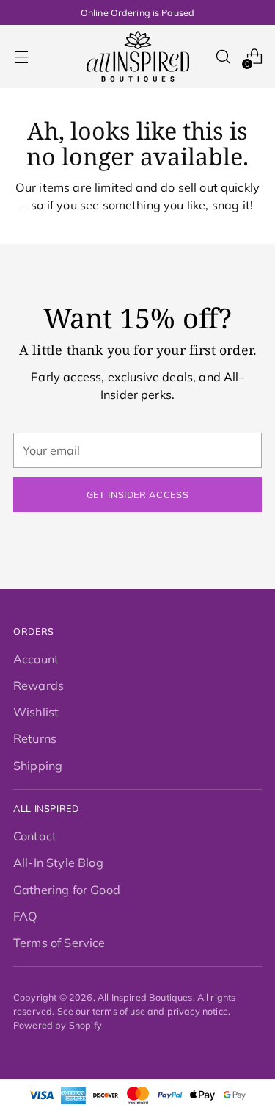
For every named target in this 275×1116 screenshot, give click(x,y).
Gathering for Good (66, 889)
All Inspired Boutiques (145, 997)
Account (36, 659)
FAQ (25, 916)
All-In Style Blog (58, 862)
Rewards (38, 685)
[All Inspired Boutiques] (138, 56)
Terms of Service (59, 942)
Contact (34, 836)
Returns (34, 738)
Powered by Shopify (57, 1025)
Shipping (37, 765)
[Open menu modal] (21, 57)
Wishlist (36, 712)
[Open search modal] (223, 57)
